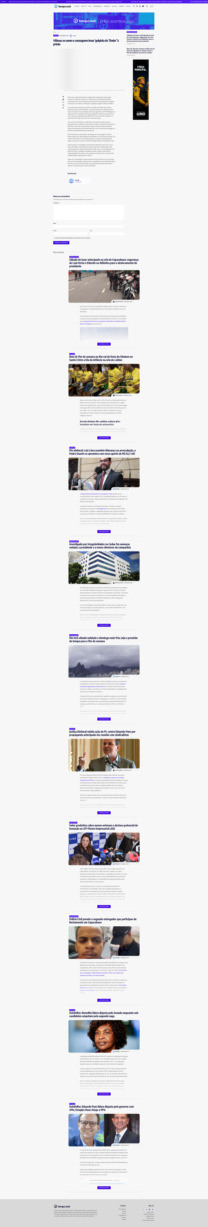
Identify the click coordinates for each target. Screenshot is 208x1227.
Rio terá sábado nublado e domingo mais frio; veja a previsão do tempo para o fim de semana (102, 1)
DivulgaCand (102, 509)
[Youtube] (149, 1209)
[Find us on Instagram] (137, 6)
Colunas (77, 6)
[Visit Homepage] (62, 6)
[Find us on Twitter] (134, 6)
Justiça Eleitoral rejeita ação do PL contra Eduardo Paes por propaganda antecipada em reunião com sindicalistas (158, 1)
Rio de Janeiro (74, 635)
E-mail (54, 230)
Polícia (58, 32)
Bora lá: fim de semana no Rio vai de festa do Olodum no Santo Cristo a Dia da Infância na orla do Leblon (141, 51)
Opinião (121, 6)
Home (54, 32)
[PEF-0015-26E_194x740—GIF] (141, 89)
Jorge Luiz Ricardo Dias (87, 990)
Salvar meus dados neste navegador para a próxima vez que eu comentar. (72, 238)
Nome (54, 223)
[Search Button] (147, 6)
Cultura (114, 6)
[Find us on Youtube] (143, 6)
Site (91, 230)
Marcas (128, 6)
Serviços (106, 6)
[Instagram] (146, 1209)
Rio (89, 6)
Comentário (56, 203)
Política (83, 6)
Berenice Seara (74, 257)
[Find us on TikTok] (140, 6)
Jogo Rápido (73, 822)
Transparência (97, 6)
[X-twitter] (143, 1209)
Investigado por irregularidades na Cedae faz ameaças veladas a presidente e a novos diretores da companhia (46, 1)
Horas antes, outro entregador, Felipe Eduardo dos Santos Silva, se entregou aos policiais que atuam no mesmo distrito (103, 972)
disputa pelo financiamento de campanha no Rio (96, 494)
